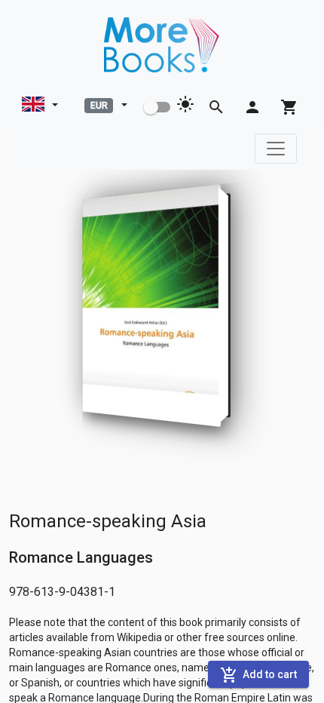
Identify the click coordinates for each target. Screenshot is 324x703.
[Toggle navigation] (276, 149)
